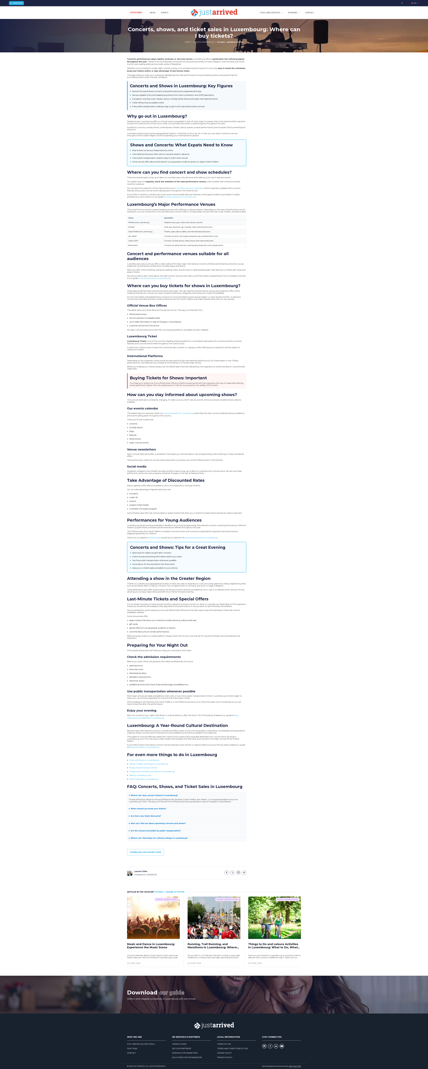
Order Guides (179, 1044)
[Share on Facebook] (226, 872)
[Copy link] (244, 872)
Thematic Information (203, 42)
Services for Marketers (185, 1053)
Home (187, 42)
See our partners (181, 1048)
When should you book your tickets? (148, 809)
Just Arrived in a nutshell (141, 1044)
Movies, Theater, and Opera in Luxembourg (148, 764)
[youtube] (282, 1046)
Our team (132, 1048)
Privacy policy (224, 1057)
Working (292, 13)
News (153, 13)
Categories (136, 12)
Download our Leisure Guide (145, 852)
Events (164, 13)
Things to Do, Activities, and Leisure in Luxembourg (152, 771)
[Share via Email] (238, 872)
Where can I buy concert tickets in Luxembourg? (154, 795)
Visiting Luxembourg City (140, 775)
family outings (154, 538)
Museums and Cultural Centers (143, 768)
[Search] (402, 3)
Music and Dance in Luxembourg (144, 747)
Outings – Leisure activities (230, 42)
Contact (309, 13)
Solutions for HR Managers (187, 1057)
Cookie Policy (224, 1053)
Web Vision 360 (295, 1066)
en (415, 3)
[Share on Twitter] (232, 872)
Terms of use (224, 1044)
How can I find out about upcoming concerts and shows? (158, 823)
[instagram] (264, 1046)
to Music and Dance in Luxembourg (180, 197)
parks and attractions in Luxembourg (201, 538)
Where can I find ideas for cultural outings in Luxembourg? (159, 838)
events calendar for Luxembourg (178, 413)
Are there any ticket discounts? (146, 816)
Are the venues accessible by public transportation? (156, 831)
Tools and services (270, 13)
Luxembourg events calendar (189, 188)
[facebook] (270, 1046)
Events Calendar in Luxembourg (143, 779)
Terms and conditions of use (232, 1048)
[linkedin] (276, 1046)
